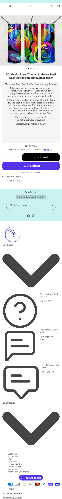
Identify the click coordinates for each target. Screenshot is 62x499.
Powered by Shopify (12, 498)
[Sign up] (52, 205)
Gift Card (12, 462)
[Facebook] (28, 216)
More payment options (31, 172)
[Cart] (58, 6)
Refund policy (15, 467)
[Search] (10, 6)
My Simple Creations (12, 493)
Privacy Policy (15, 464)
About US (12, 454)
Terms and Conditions (18, 472)
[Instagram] (34, 216)
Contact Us (13, 456)
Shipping (12, 469)
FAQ (10, 459)
